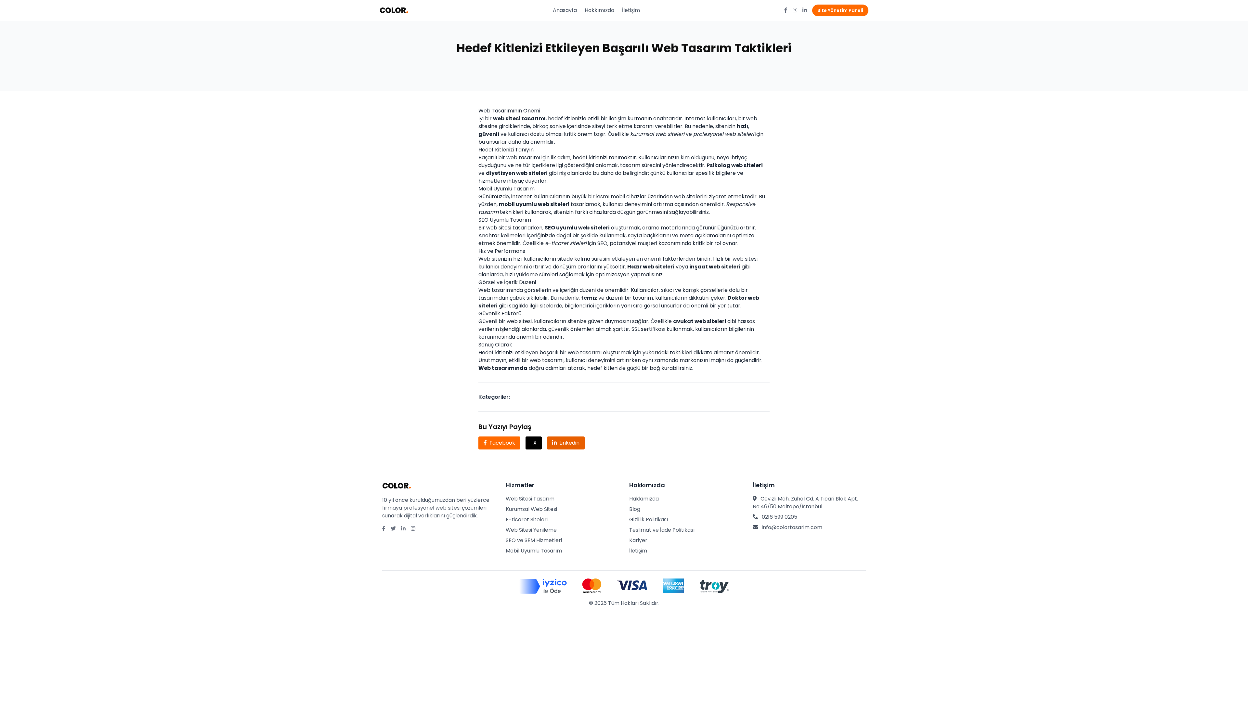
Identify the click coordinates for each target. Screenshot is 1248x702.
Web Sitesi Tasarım (530, 498)
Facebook (502, 443)
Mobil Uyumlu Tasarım (534, 550)
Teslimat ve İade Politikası (662, 530)
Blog (634, 509)
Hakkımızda (599, 10)
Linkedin (569, 443)
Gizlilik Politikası (648, 519)
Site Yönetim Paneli (840, 10)
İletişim (631, 10)
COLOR (394, 10)
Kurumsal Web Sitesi (531, 509)
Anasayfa (565, 10)
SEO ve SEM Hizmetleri (534, 540)
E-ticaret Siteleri (527, 519)
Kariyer (638, 540)
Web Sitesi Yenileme (531, 530)
